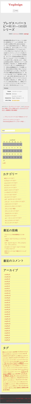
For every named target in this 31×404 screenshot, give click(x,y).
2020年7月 (7, 302)
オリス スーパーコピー (10, 187)
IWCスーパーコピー (9, 178)
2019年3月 (7, 340)
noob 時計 (15, 352)
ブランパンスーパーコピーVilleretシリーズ (15, 117)
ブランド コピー (18, 371)
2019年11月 (7, 321)
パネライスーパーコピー (11, 204)
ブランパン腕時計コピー (11, 377)
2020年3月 (7, 312)
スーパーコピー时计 (14, 361)
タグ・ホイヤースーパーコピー (13, 199)
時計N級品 (14, 110)
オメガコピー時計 (21, 353)
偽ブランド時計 (12, 387)
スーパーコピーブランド (21, 359)
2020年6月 (7, 305)
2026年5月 (7, 274)
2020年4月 (7, 309)
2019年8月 (7, 328)
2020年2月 (7, 314)
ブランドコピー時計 (10, 209)
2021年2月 (7, 286)
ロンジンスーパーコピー (11, 223)
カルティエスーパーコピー (11, 190)
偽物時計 (8, 110)
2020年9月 (7, 298)
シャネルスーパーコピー (11, 192)
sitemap (19, 401)
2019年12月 (7, 319)
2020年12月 (8, 291)
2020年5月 (7, 307)
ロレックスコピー (12, 383)
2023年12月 (7, 277)
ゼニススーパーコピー (11, 197)
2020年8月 (7, 300)
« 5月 (4, 163)
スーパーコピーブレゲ (10, 195)
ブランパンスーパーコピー (12, 211)
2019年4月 (7, 337)
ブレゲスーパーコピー (15, 106)
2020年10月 (8, 295)
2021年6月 (7, 284)
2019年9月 (7, 326)
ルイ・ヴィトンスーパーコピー (13, 218)
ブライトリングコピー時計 (12, 369)
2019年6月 (7, 333)
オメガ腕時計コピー (19, 355)
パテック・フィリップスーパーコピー (15, 202)
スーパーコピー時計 (14, 363)
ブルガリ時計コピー (11, 379)
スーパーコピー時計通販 (14, 365)
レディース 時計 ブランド (21, 381)
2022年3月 (7, 281)
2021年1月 (7, 288)
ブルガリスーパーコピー (11, 213)
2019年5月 (7, 335)
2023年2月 (7, 279)
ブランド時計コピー (13, 108)
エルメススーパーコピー (10, 183)
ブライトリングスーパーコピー (13, 206)
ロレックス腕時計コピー (13, 385)
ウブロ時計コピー (8, 353)
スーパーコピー (13, 359)
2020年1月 (7, 316)
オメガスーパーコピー (10, 185)
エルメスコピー (15, 353)
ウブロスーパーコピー (10, 180)
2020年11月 (7, 293)
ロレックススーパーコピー (12, 220)
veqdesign (26, 34)
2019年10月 (7, 323)
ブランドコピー (10, 371)
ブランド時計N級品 (16, 373)
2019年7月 (7, 330)
